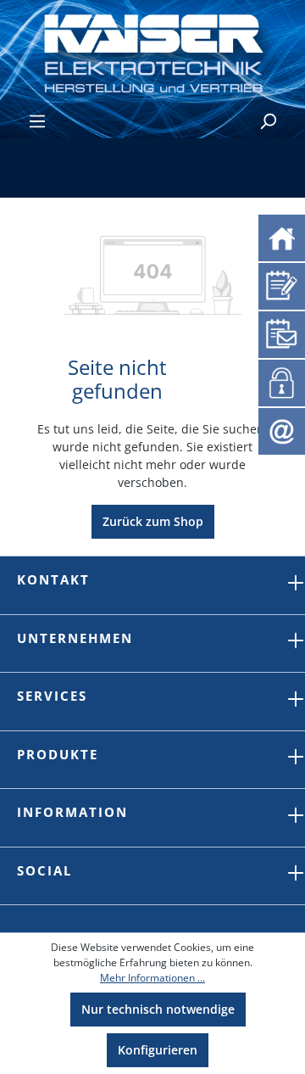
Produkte (57, 754)
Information (72, 811)
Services (52, 695)
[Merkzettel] (281, 284)
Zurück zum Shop (153, 521)
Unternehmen (75, 637)
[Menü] (37, 121)
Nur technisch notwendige (158, 1009)
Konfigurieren (157, 1050)
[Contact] (281, 430)
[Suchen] (267, 121)
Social (44, 870)
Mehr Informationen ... (152, 978)
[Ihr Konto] (278, 381)
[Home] (281, 236)
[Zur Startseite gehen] (152, 52)
